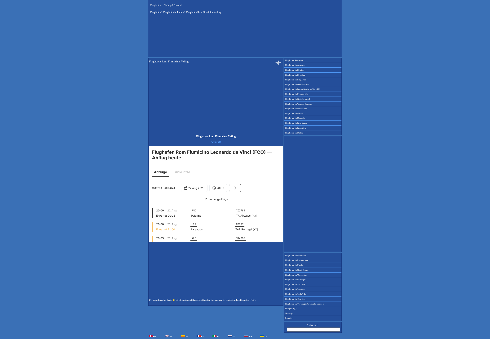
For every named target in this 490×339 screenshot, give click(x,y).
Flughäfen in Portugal (295, 279)
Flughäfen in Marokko (295, 255)
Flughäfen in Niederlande (296, 270)
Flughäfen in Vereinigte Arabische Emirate (304, 304)
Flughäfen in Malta (294, 133)
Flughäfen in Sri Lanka (295, 284)
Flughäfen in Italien (294, 113)
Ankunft (216, 142)
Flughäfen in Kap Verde (296, 123)
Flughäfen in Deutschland (297, 84)
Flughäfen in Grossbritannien (298, 104)
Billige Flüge (290, 308)
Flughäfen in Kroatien (295, 128)
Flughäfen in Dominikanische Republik (303, 89)
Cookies (288, 318)
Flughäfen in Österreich (296, 275)
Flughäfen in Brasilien (295, 75)
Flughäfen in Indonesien (296, 108)
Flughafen (155, 5)
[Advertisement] (245, 38)
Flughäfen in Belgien (294, 70)
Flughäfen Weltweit (294, 60)
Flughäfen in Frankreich (296, 94)
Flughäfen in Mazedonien (296, 260)
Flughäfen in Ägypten (295, 65)
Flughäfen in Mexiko (294, 265)
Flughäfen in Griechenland (297, 99)
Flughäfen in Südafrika (295, 294)
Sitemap (288, 313)
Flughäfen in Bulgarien (295, 80)
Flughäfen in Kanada (295, 118)
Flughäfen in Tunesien (295, 299)
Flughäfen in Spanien (295, 289)
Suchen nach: (313, 325)
